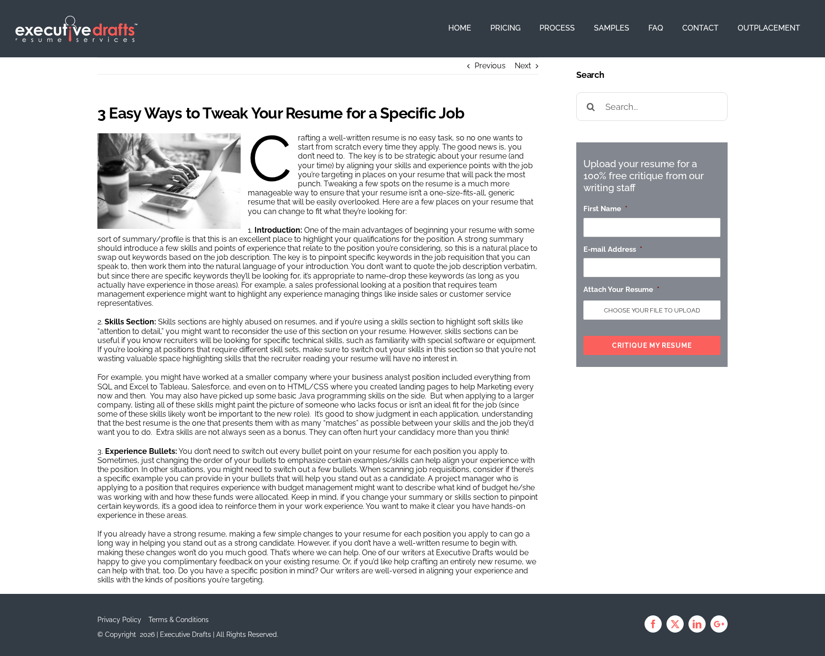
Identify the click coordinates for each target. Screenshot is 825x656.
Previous (490, 65)
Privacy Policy (119, 620)
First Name (605, 208)
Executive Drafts (464, 552)
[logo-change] (76, 19)
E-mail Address (612, 249)
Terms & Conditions (178, 620)
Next (523, 65)
